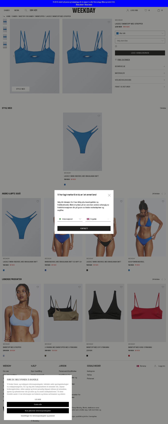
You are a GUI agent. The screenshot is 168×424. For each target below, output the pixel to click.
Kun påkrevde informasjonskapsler (38, 411)
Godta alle (38, 404)
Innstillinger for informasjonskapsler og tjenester (38, 416)
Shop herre (88, 4)
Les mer (38, 399)
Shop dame (80, 4)
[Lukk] (109, 195)
